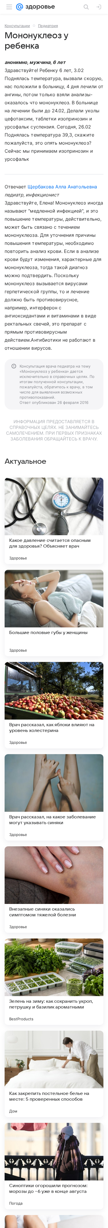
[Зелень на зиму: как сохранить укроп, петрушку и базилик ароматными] (54, 981)
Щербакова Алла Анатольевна (62, 187)
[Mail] (19, 7)
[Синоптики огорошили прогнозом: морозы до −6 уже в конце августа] (54, 1166)
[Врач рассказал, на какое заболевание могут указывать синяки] (54, 797)
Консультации (17, 25)
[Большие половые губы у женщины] (54, 613)
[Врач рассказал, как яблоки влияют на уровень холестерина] (54, 705)
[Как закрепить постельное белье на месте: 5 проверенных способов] (54, 1074)
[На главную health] (39, 7)
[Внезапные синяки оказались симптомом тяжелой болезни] (54, 889)
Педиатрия (48, 25)
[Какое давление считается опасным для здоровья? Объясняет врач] (54, 521)
